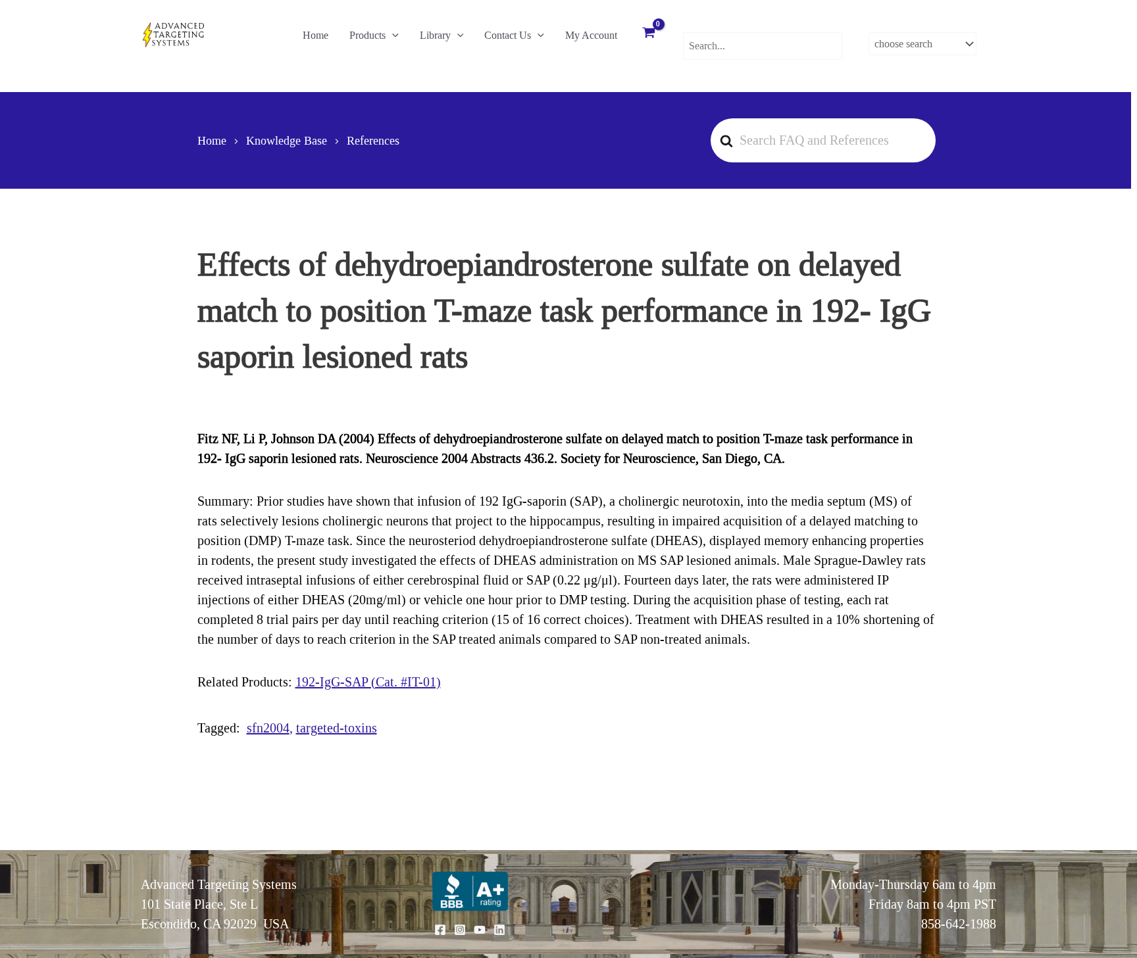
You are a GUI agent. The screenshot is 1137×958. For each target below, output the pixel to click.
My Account (591, 35)
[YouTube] (480, 930)
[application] (392, 35)
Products (367, 35)
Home (315, 35)
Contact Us (507, 35)
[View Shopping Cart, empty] (649, 34)
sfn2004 (268, 728)
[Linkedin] (499, 930)
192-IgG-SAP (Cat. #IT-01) (368, 682)
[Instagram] (460, 930)
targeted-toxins (336, 728)
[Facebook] (440, 930)
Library (435, 35)
